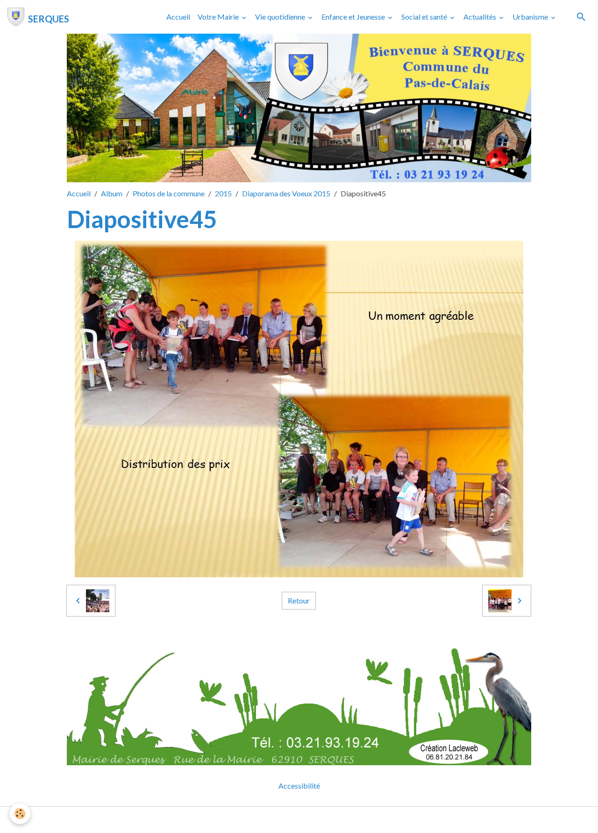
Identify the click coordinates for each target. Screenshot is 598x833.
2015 (223, 193)
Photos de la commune (169, 193)
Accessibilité (299, 785)
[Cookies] (19, 813)
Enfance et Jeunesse (353, 16)
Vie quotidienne (280, 16)
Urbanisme (531, 16)
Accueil (178, 16)
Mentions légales (262, 819)
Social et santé (424, 16)
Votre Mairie (219, 16)
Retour (299, 600)
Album (111, 193)
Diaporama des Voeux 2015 (286, 193)
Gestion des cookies (331, 819)
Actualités (480, 16)
